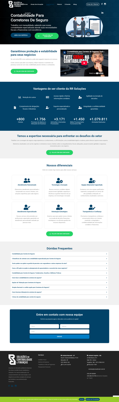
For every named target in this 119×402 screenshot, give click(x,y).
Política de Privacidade (92, 399)
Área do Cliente (92, 4)
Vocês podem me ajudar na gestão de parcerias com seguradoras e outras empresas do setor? (39, 263)
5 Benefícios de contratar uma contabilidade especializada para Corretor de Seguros (36, 258)
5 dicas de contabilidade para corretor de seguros (26, 297)
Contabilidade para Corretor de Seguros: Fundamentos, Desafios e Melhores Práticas (36, 273)
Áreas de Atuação (37, 4)
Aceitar (82, 399)
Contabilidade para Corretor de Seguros (23, 254)
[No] (117, 399)
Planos (59, 4)
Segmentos (50, 4)
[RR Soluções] (16, 4)
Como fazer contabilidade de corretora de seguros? (27, 278)
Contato (28, 13)
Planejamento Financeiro (44, 367)
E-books (67, 4)
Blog (75, 4)
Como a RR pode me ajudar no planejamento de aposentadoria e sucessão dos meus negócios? (39, 268)
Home (26, 4)
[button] (59, 254)
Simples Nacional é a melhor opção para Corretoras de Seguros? (30, 287)
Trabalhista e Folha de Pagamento (46, 364)
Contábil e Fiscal (42, 359)
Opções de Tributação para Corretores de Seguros (26, 282)
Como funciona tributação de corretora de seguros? (27, 292)
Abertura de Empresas (43, 362)
